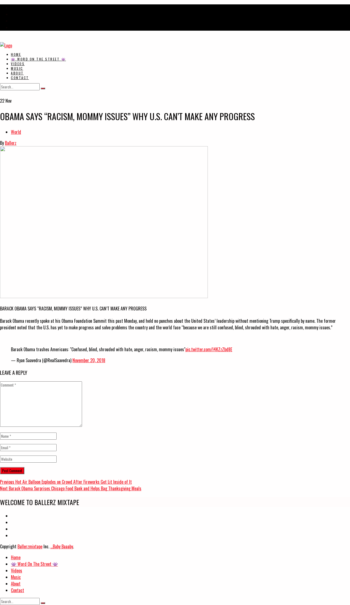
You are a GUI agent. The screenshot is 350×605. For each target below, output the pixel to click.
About (17, 73)
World (16, 132)
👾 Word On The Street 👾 (38, 59)
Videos (18, 63)
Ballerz (10, 143)
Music (17, 68)
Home (16, 54)
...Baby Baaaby (61, 546)
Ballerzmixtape (30, 546)
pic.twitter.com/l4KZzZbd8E (208, 349)
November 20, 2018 (88, 360)
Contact (20, 77)
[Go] (43, 88)
